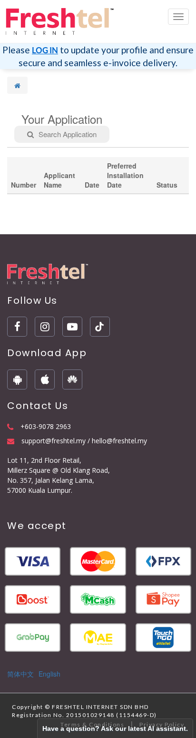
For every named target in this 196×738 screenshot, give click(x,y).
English (49, 673)
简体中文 (20, 673)
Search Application (68, 134)
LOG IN (45, 50)
